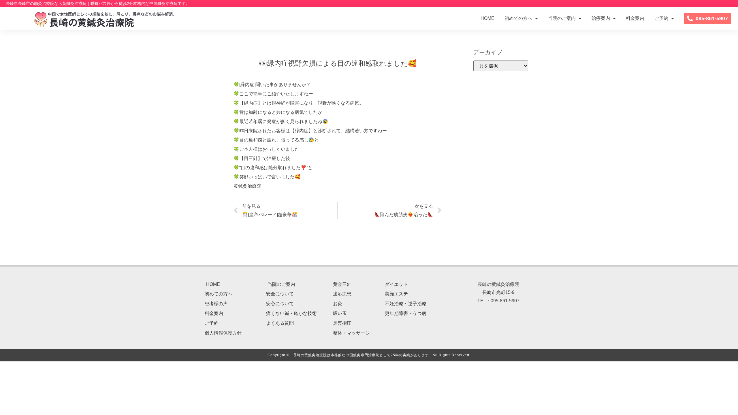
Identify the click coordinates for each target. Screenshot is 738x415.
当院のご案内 (562, 18)
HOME (487, 18)
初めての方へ (518, 18)
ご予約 (661, 18)
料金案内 (635, 18)
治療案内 (601, 18)
